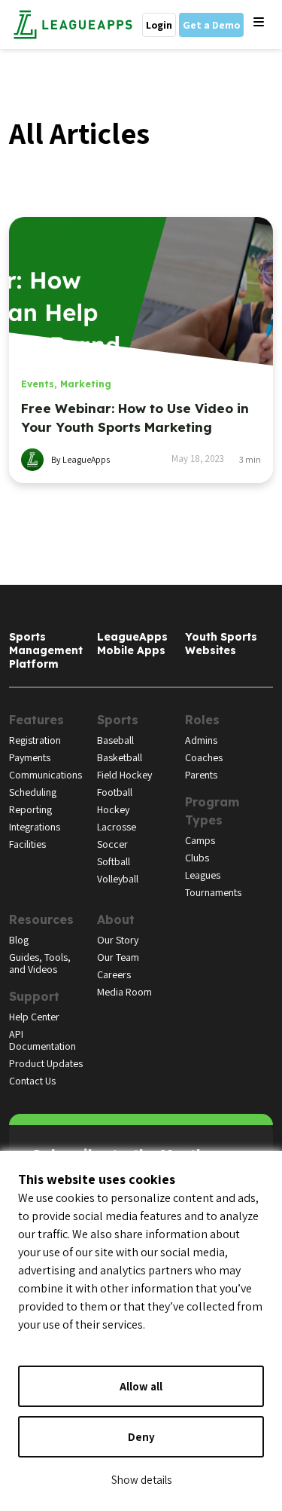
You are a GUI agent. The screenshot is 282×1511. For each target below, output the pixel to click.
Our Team (118, 957)
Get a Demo (211, 25)
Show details (141, 1480)
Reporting (30, 809)
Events (37, 384)
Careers (114, 974)
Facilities (27, 844)
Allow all (141, 1386)
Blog (19, 940)
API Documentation (42, 1040)
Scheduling (32, 792)
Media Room (124, 992)
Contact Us (32, 1080)
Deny (141, 1437)
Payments (29, 757)
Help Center (34, 1016)
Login (159, 25)
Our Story (117, 940)
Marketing (85, 384)
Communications (45, 774)
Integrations (34, 826)
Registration (35, 740)
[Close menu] (258, 22)
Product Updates (46, 1063)
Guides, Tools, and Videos (40, 963)
